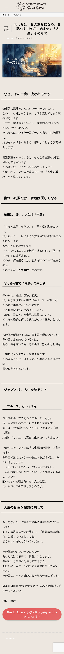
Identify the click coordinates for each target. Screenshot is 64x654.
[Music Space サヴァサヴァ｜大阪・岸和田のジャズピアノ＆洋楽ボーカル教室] (32, 6)
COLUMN (10, 38)
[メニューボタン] (6, 6)
